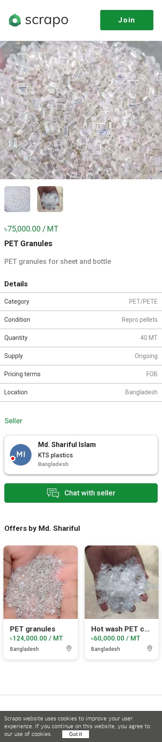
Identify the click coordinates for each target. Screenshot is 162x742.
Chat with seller (89, 492)
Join (127, 20)
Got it (75, 734)
